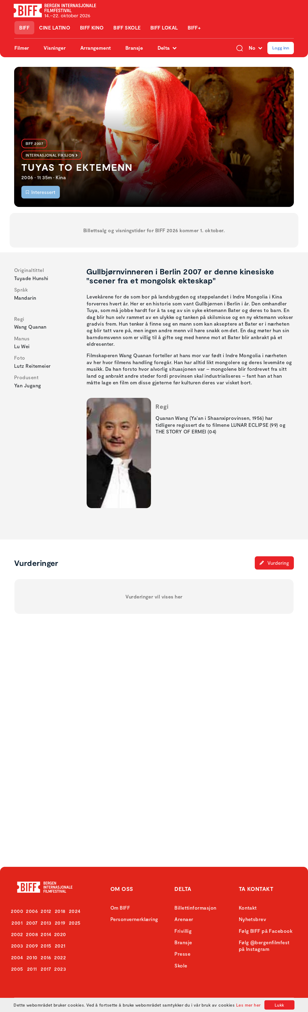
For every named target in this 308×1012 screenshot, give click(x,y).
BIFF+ (194, 27)
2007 (32, 923)
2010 (32, 957)
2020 (60, 934)
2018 (60, 911)
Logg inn (280, 47)
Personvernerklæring (134, 919)
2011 (32, 969)
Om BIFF (120, 907)
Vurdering (277, 563)
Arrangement (95, 48)
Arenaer (183, 919)
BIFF (24, 27)
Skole (180, 965)
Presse (182, 954)
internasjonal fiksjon (50, 155)
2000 (17, 911)
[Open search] (239, 48)
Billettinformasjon (195, 907)
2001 (17, 923)
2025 (75, 923)
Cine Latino (54, 27)
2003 (17, 945)
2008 (32, 934)
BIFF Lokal (164, 27)
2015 (46, 945)
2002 (17, 934)
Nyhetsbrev (252, 919)
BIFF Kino (92, 27)
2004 (17, 957)
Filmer (21, 48)
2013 (46, 923)
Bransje (134, 48)
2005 (17, 969)
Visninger (55, 48)
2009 (32, 945)
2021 (60, 945)
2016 (46, 957)
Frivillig (183, 931)
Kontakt (248, 907)
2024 (75, 911)
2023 (60, 969)
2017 (46, 969)
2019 (60, 923)
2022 (60, 957)
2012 (46, 911)
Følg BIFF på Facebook (265, 931)
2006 (32, 911)
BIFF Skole (127, 27)
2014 (46, 934)
